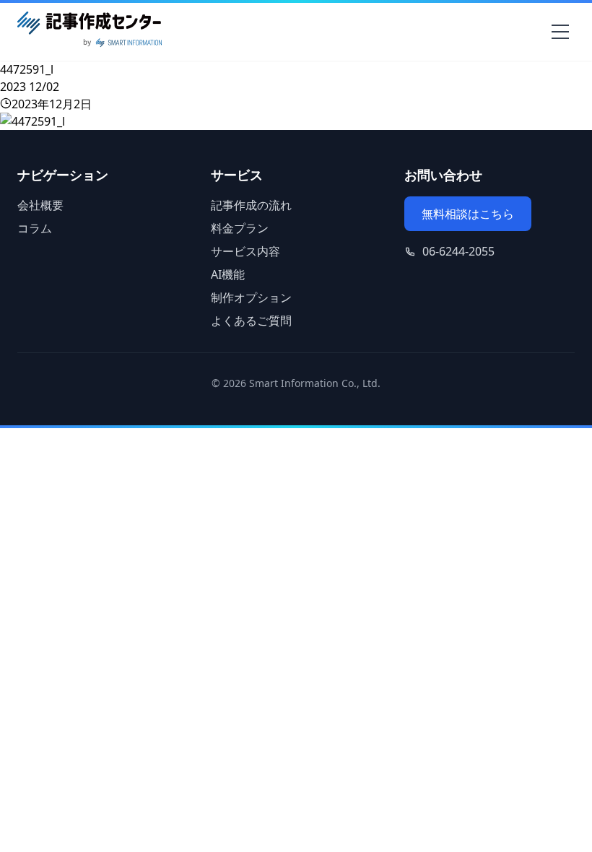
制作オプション (251, 297)
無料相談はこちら (468, 214)
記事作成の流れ (251, 205)
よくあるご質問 (251, 321)
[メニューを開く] (560, 32)
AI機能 (228, 274)
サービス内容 (245, 251)
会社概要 (40, 205)
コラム (34, 228)
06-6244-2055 (458, 251)
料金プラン (240, 228)
